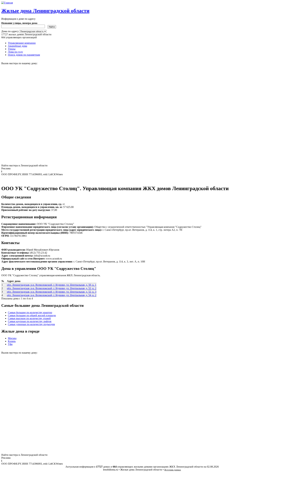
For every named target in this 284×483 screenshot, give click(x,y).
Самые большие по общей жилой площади (32, 315)
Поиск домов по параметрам (24, 54)
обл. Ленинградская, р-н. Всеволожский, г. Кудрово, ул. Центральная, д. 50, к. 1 (51, 284)
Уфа (10, 344)
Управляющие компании (22, 43)
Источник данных (172, 470)
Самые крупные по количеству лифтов (29, 321)
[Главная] (7, 2)
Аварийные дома (17, 46)
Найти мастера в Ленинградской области (24, 165)
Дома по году (15, 51)
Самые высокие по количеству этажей (29, 318)
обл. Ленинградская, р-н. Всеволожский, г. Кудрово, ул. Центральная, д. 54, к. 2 (51, 295)
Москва (12, 338)
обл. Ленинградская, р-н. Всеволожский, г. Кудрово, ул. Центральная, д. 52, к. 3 (51, 291)
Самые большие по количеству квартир (30, 312)
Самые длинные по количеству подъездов (31, 324)
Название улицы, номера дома (19, 23)
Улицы (11, 48)
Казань (12, 341)
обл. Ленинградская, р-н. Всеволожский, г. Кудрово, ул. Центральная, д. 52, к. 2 (51, 288)
